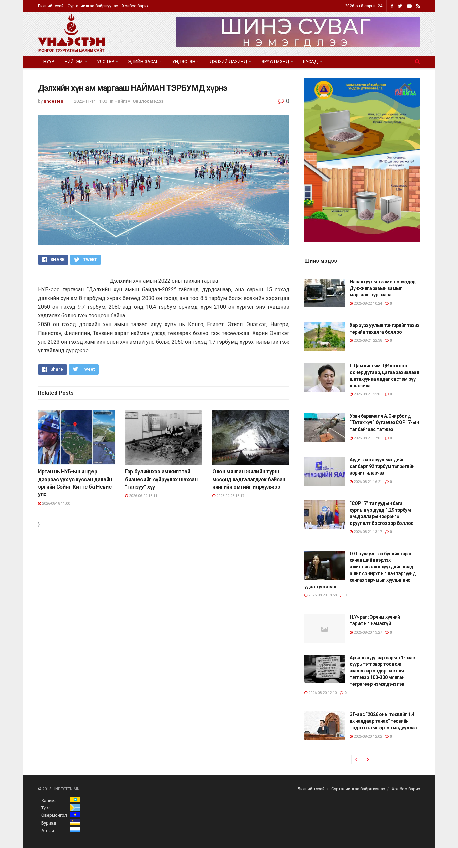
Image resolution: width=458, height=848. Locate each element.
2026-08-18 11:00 (55, 503)
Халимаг (49, 800)
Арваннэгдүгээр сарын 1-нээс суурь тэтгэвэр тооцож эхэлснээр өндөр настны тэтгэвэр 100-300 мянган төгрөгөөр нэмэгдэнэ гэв (382, 671)
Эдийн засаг (143, 61)
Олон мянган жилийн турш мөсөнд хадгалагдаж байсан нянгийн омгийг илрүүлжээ (248, 479)
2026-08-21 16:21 (367, 482)
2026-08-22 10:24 (367, 303)
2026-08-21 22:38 (367, 340)
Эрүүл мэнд (275, 61)
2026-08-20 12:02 (367, 736)
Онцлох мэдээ (148, 101)
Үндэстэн (183, 61)
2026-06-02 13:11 (142, 496)
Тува (46, 807)
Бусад (310, 61)
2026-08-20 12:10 (322, 693)
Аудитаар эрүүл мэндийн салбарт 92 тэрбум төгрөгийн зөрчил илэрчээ (382, 466)
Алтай (47, 830)
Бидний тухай (51, 6)
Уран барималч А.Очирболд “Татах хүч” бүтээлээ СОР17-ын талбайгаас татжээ (384, 422)
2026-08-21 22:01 (367, 394)
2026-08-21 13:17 (367, 532)
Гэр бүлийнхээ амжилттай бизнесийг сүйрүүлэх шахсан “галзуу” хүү (161, 479)
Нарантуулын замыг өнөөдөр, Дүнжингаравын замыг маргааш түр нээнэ (383, 288)
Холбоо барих (135, 6)
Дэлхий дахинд (228, 61)
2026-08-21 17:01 (367, 438)
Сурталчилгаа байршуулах (93, 6)
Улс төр (105, 61)
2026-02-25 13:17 (229, 496)
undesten (53, 101)
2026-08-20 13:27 (367, 632)
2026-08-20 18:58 (322, 595)
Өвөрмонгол (54, 815)
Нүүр (48, 61)
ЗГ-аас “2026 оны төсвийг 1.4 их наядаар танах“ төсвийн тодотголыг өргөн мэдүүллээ (383, 721)
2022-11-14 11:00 (90, 101)
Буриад (48, 823)
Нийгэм (74, 61)
